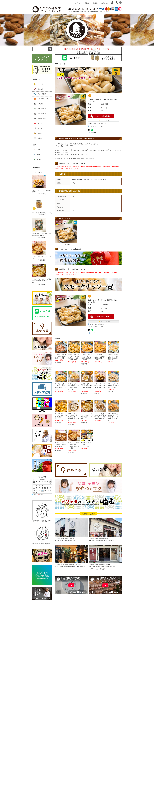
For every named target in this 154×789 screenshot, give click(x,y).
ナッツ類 (62, 64)
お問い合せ (104, 3)
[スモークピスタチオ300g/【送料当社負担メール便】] (113, 376)
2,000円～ (38, 159)
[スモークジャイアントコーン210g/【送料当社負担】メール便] (87, 347)
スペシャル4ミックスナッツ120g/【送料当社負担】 (61, 444)
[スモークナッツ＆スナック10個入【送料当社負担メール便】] (74, 435)
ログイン (77, 3)
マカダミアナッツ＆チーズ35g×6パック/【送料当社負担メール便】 (41, 280)
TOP (56, 64)
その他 (40, 128)
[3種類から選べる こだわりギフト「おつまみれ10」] (87, 435)
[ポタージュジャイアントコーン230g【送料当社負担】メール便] (113, 347)
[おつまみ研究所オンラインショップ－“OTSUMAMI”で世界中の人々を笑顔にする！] (46, 9)
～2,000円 (38, 154)
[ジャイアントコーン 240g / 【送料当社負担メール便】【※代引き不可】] (74, 347)
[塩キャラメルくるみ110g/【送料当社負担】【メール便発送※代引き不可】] (113, 406)
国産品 (40, 133)
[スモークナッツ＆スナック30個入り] (39, 248)
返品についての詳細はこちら (98, 123)
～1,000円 (38, 149)
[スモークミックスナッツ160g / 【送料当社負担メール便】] (100, 376)
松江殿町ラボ (42, 113)
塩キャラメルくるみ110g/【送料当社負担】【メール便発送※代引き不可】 (113, 417)
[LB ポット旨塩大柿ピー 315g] (39, 204)
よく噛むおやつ (42, 118)
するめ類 (40, 89)
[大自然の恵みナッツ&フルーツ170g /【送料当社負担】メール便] (87, 376)
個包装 (40, 138)
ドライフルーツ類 (43, 99)
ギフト (40, 123)
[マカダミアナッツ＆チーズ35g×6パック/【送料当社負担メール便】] (39, 270)
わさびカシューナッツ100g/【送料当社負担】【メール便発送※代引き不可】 (73, 417)
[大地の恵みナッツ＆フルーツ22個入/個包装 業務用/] (39, 225)
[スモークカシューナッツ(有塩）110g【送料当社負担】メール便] (74, 376)
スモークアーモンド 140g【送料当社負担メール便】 (60, 356)
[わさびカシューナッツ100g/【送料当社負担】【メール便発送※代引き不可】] (74, 406)
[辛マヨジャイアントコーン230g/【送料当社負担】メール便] (61, 376)
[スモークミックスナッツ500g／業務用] (39, 181)
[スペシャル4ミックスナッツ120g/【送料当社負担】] (61, 435)
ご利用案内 (95, 3)
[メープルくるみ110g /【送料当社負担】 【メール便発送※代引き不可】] (100, 406)
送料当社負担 (42, 108)
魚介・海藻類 (42, 94)
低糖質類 (40, 104)
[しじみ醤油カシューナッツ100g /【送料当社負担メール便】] (61, 406)
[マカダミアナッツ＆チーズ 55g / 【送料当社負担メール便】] (87, 406)
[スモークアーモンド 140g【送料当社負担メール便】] (61, 347)
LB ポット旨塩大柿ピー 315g (42, 213)
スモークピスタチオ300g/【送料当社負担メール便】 (113, 385)
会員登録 (86, 3)
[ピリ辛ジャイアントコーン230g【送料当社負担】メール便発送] (100, 347)
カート (70, 3)
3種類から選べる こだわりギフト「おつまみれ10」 (86, 444)
